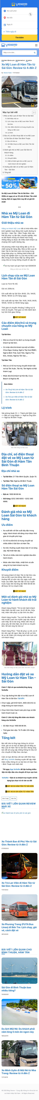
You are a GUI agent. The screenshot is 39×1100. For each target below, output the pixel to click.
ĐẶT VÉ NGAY (20, 317)
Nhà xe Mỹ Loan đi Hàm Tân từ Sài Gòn (19, 116)
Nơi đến (9, 18)
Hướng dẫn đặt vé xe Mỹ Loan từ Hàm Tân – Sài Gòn (18, 168)
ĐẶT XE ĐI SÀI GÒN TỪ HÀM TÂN (20, 791)
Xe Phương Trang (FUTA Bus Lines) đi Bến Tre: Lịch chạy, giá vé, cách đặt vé (19, 927)
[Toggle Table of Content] (33, 112)
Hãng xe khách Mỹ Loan (11, 228)
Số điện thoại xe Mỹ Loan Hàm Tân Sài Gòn (21, 145)
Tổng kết (7, 172)
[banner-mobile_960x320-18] (19, 183)
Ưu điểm (10, 155)
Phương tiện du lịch (8, 60)
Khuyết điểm (12, 158)
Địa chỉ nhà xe (12, 141)
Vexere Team (8, 72)
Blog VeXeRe (10, 759)
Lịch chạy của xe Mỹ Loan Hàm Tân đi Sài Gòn (20, 123)
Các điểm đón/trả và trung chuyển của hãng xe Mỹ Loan (21, 128)
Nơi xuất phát (12, 11)
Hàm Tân (13, 798)
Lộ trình (10, 133)
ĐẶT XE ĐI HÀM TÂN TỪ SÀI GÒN (20, 786)
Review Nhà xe (20, 60)
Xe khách (29, 60)
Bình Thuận (5, 798)
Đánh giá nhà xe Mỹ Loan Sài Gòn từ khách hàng (18, 151)
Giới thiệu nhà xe (12, 118)
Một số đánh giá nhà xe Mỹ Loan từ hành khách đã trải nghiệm (20, 162)
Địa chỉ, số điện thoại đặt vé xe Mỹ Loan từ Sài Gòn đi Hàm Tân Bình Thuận (19, 137)
